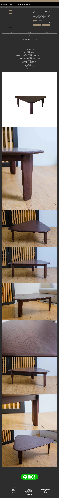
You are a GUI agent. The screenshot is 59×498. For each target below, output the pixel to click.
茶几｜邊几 (7, 7)
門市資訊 (30, 4)
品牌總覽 (19, 4)
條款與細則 (13, 490)
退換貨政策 (13, 492)
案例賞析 (27, 4)
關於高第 (45, 492)
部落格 (45, 494)
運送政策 (13, 491)
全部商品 (2, 7)
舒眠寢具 (11, 4)
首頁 (4, 4)
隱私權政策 (13, 489)
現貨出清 (23, 4)
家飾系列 (15, 4)
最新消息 (45, 493)
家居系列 (6, 4)
